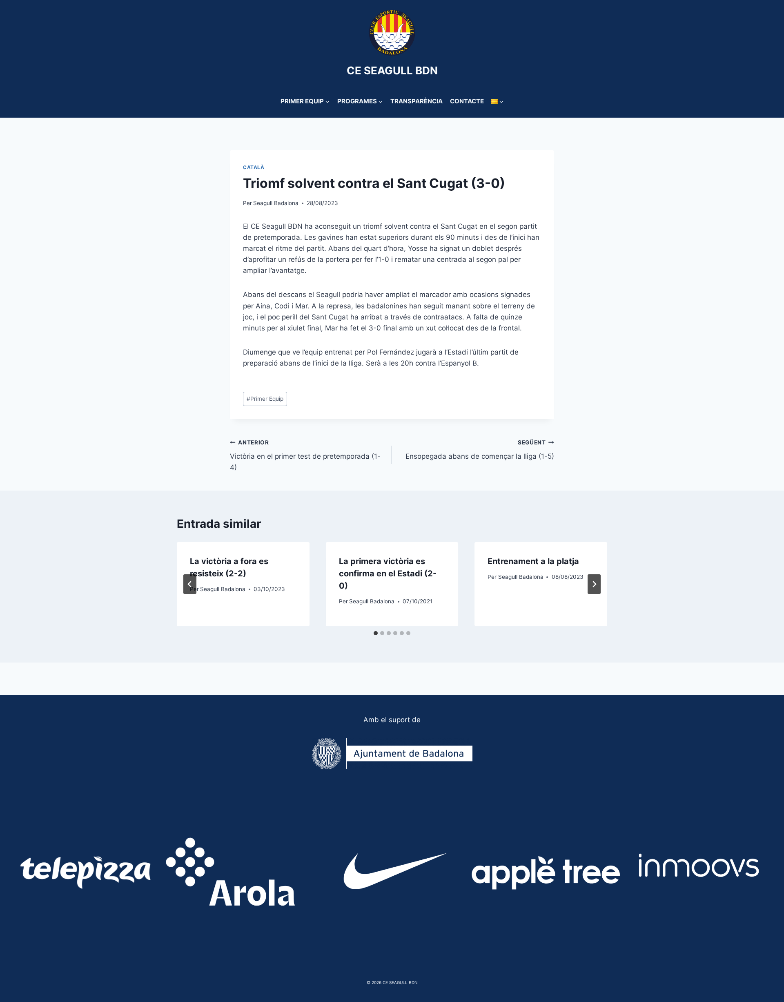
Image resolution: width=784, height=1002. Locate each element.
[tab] (376, 633)
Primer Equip (265, 398)
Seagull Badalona (275, 203)
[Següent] (594, 584)
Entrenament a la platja (533, 561)
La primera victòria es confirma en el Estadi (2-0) (388, 573)
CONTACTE (467, 101)
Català (254, 167)
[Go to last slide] (189, 584)
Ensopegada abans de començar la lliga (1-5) (479, 450)
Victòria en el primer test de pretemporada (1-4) (305, 455)
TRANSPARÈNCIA (416, 101)
